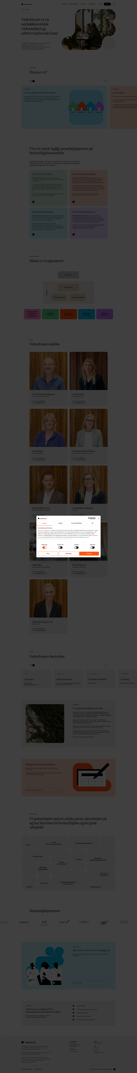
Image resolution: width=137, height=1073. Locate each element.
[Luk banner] (98, 518)
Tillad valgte (68, 553)
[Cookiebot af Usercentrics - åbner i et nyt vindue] (89, 518)
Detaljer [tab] (60, 523)
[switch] (60, 547)
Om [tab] (92, 523)
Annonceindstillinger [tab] (76, 523)
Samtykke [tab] (44, 523)
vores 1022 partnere (46, 530)
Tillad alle (89, 553)
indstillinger (95, 535)
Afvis (48, 553)
